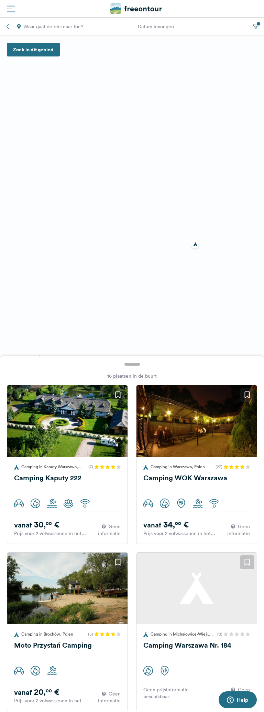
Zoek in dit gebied (33, 49)
